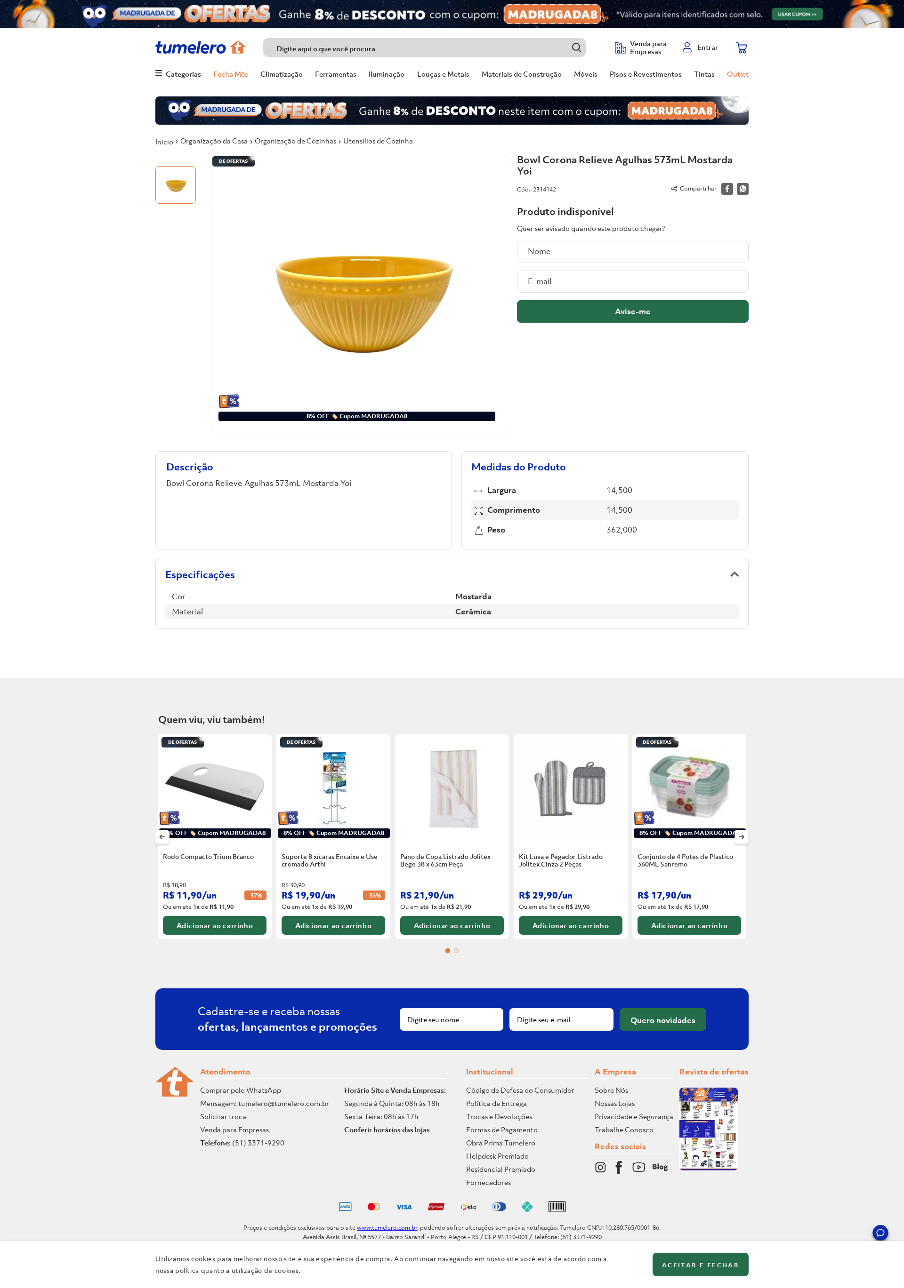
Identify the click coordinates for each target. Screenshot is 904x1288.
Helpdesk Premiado (497, 1156)
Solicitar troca (223, 1116)
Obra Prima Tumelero (500, 1142)
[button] (880, 1234)
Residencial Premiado (500, 1169)
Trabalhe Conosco (624, 1129)
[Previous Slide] (162, 837)
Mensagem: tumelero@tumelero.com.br (264, 1103)
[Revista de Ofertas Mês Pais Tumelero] (708, 1167)
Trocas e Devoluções (499, 1116)
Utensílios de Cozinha (378, 140)
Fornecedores (488, 1182)
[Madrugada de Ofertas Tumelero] (452, 14)
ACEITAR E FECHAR (700, 1265)
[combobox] (434, 47)
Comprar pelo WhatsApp (240, 1090)
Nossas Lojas (615, 1103)
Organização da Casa (214, 140)
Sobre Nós (611, 1090)
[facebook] (727, 189)
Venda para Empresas (234, 1129)
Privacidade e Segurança (634, 1116)
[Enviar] (633, 311)
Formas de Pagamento (502, 1129)
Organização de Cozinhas (295, 140)
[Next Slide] (741, 837)
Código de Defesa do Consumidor (520, 1090)
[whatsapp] (743, 189)
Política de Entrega (496, 1103)
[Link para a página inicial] (164, 141)
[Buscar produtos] (576, 47)
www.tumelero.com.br (387, 1228)
